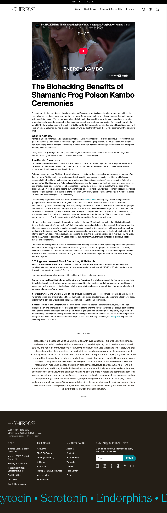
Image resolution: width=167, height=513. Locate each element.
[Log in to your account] (150, 9)
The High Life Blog (45, 457)
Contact (70, 453)
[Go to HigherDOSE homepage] (21, 9)
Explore (130, 9)
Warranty (71, 462)
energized (115, 316)
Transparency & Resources (49, 471)
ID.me (69, 475)
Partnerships (43, 479)
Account (70, 449)
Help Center (72, 471)
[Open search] (143, 9)
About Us (41, 449)
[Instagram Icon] (105, 466)
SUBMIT (129, 458)
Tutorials (70, 466)
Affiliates (41, 462)
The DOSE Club (44, 453)
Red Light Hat (14, 475)
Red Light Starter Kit (17, 463)
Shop (77, 9)
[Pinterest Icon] (111, 466)
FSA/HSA (41, 466)
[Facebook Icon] (98, 466)
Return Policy (73, 457)
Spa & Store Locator (17, 484)
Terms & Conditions (16, 436)
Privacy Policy (33, 436)
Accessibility (43, 475)
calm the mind (89, 199)
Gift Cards (12, 479)
